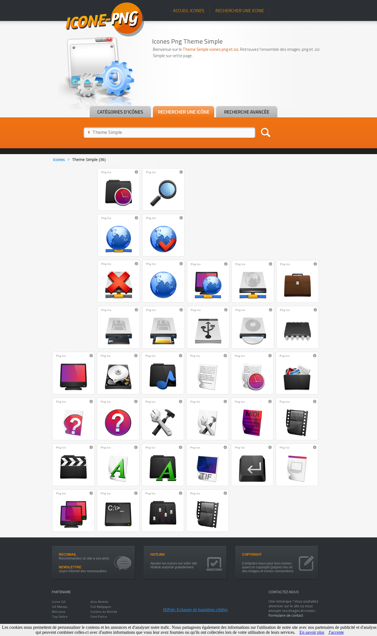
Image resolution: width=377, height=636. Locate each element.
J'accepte (336, 632)
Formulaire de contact (286, 615)
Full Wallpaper (101, 607)
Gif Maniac (60, 607)
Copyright (252, 554)
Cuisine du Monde (104, 611)
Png (104, 172)
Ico (109, 172)
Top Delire (60, 616)
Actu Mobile (99, 602)
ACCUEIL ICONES (188, 10)
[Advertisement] (238, 90)
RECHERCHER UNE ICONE (239, 10)
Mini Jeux (58, 611)
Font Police (99, 616)
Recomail (67, 554)
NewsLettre (70, 567)
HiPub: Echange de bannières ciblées (195, 609)
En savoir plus (311, 632)
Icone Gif (58, 602)
